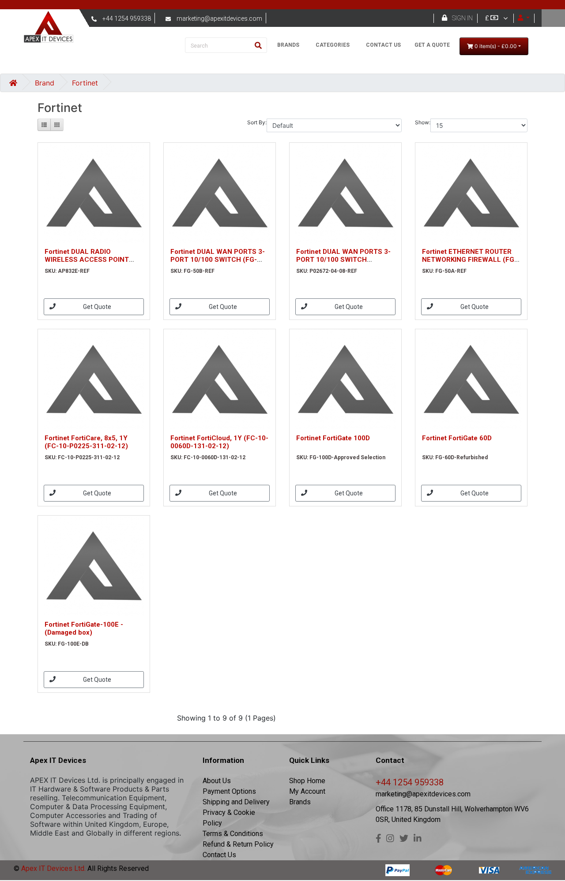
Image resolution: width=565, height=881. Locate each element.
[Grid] (57, 125)
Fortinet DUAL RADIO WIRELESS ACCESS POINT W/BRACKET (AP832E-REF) (88, 259)
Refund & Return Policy (238, 844)
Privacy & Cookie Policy (229, 817)
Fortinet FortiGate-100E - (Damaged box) (84, 628)
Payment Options (229, 791)
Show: (422, 122)
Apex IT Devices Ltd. (52, 868)
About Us (217, 781)
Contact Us (219, 855)
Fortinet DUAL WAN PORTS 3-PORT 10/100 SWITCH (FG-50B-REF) (217, 259)
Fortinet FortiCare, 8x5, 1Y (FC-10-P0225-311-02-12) (86, 442)
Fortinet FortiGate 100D (333, 438)
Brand (44, 82)
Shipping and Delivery (236, 802)
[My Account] (524, 18)
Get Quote (97, 306)
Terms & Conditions (233, 833)
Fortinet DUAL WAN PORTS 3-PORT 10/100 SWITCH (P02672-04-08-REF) (343, 259)
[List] (44, 125)
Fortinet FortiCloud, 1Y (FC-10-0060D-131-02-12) (219, 442)
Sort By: (257, 122)
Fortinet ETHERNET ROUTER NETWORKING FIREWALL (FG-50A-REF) (469, 259)
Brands (300, 802)
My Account (307, 791)
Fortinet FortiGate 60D (457, 438)
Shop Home (307, 781)
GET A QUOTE (432, 45)
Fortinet (85, 82)
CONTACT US (383, 45)
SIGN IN (462, 18)
